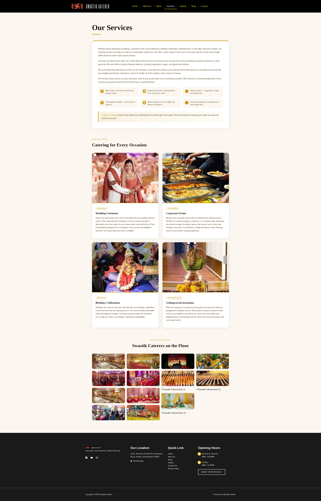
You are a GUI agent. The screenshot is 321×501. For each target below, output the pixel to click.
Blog (193, 6)
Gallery (183, 6)
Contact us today (109, 115)
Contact (204, 6)
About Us (147, 6)
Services (171, 6)
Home (135, 6)
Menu (159, 6)
